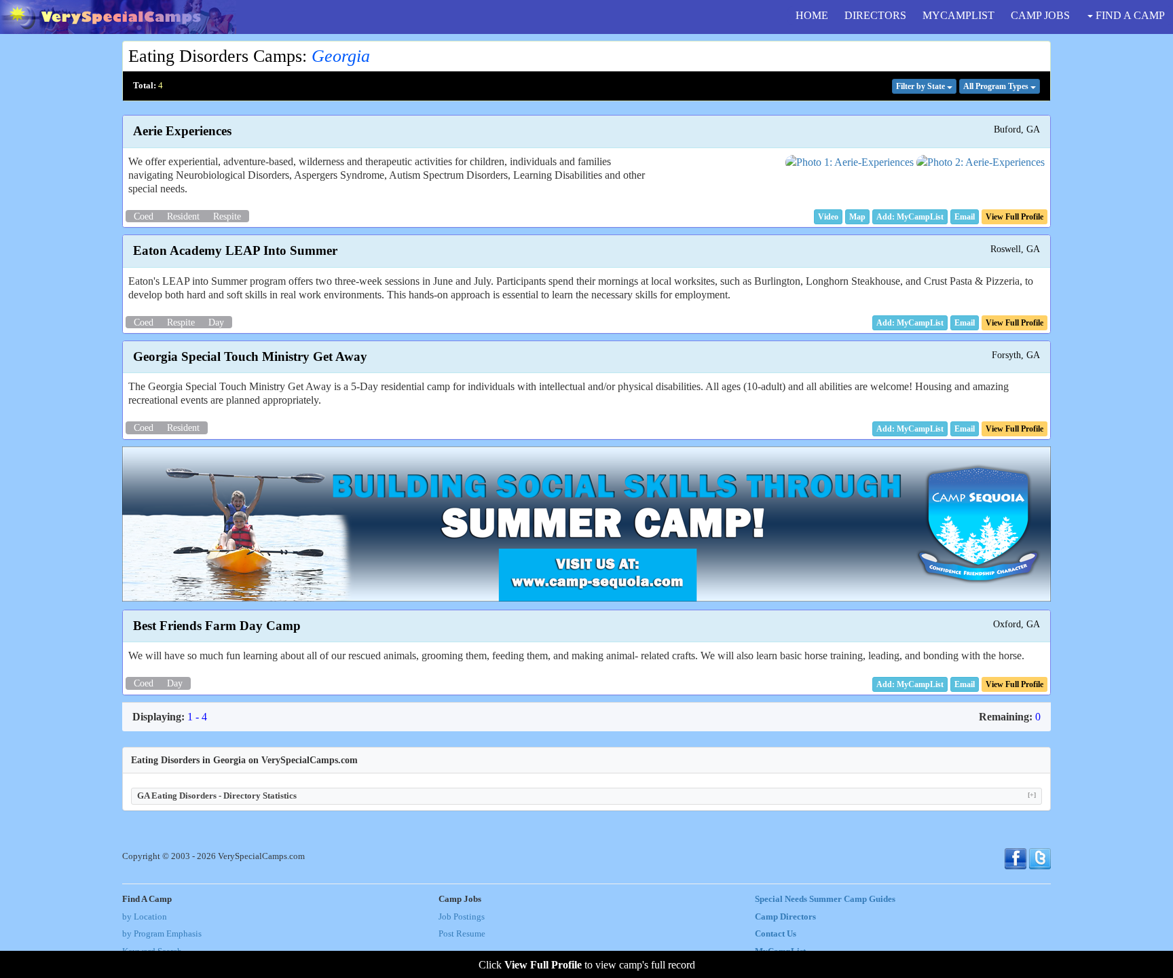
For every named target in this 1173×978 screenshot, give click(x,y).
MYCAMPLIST (958, 15)
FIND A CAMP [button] (1129, 15)
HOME (812, 15)
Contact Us (775, 934)
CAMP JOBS (1040, 15)
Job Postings (462, 917)
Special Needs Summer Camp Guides (825, 899)
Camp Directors (785, 917)
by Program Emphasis (162, 934)
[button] (828, 216)
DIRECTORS (875, 15)
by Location (144, 917)
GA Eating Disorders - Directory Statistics (586, 795)
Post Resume (462, 934)
